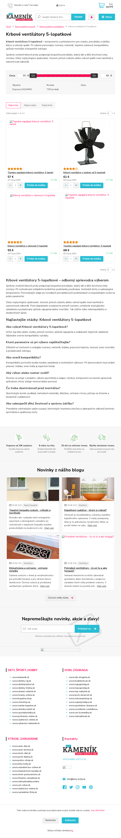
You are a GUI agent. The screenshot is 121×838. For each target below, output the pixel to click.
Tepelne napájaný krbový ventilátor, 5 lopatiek (87, 246)
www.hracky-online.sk (23, 695)
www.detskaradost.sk (23, 684)
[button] (89, 722)
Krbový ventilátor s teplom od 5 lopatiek (84, 172)
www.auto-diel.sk (21, 746)
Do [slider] (94, 75)
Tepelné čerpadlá (30, 505)
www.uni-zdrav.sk (21, 785)
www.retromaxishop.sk (80, 698)
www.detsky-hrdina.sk (23, 687)
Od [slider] (33, 75)
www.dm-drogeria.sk (79, 677)
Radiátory (83, 505)
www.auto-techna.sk (22, 749)
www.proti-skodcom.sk (80, 695)
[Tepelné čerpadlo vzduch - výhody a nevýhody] (33, 489)
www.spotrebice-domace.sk (83, 705)
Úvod (8, 26)
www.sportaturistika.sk (23, 712)
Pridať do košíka (36, 185)
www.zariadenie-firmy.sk (24, 792)
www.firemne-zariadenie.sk (26, 778)
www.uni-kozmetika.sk (80, 712)
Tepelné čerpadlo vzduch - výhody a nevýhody (30, 511)
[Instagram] (79, 788)
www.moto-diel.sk (21, 753)
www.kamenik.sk (20, 677)
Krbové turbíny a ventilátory (52, 26)
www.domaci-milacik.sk (24, 691)
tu (72, 830)
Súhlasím (70, 820)
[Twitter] (72, 788)
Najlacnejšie (30, 105)
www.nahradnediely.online (25, 781)
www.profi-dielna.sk (22, 756)
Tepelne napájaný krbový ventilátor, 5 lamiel (30, 172)
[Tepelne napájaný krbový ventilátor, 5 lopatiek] (88, 216)
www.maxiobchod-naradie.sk (26, 770)
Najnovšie (13, 105)
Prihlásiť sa (84, 628)
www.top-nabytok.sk (79, 691)
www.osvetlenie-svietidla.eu (83, 709)
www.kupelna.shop (22, 698)
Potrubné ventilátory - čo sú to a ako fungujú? (85, 569)
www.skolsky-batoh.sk (23, 709)
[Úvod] (19, 17)
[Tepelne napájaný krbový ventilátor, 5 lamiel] (33, 143)
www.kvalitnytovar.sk (80, 680)
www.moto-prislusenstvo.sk (26, 774)
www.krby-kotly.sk (21, 763)
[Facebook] (66, 788)
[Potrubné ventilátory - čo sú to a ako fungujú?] (88, 547)
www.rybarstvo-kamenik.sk (26, 723)
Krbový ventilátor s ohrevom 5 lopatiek (28, 246)
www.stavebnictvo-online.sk (26, 767)
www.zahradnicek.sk (79, 716)
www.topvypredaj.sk (79, 687)
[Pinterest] (91, 788)
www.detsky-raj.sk (21, 680)
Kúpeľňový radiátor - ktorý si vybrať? (85, 510)
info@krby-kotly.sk (76, 779)
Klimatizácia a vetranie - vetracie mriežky (28, 569)
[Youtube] (85, 788)
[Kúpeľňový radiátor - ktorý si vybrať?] (88, 489)
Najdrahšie (47, 105)
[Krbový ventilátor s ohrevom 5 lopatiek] (33, 216)
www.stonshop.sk (21, 702)
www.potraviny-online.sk (24, 716)
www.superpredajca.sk (80, 702)
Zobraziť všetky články (58, 597)
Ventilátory (28, 563)
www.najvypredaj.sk (79, 684)
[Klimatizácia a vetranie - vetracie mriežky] (33, 547)
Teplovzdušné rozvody (25, 26)
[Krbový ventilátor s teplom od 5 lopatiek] (88, 143)
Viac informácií (97, 810)
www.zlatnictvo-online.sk (25, 719)
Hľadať (78, 16)
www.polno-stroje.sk (22, 760)
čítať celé (49, 528)
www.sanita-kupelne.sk (24, 705)
